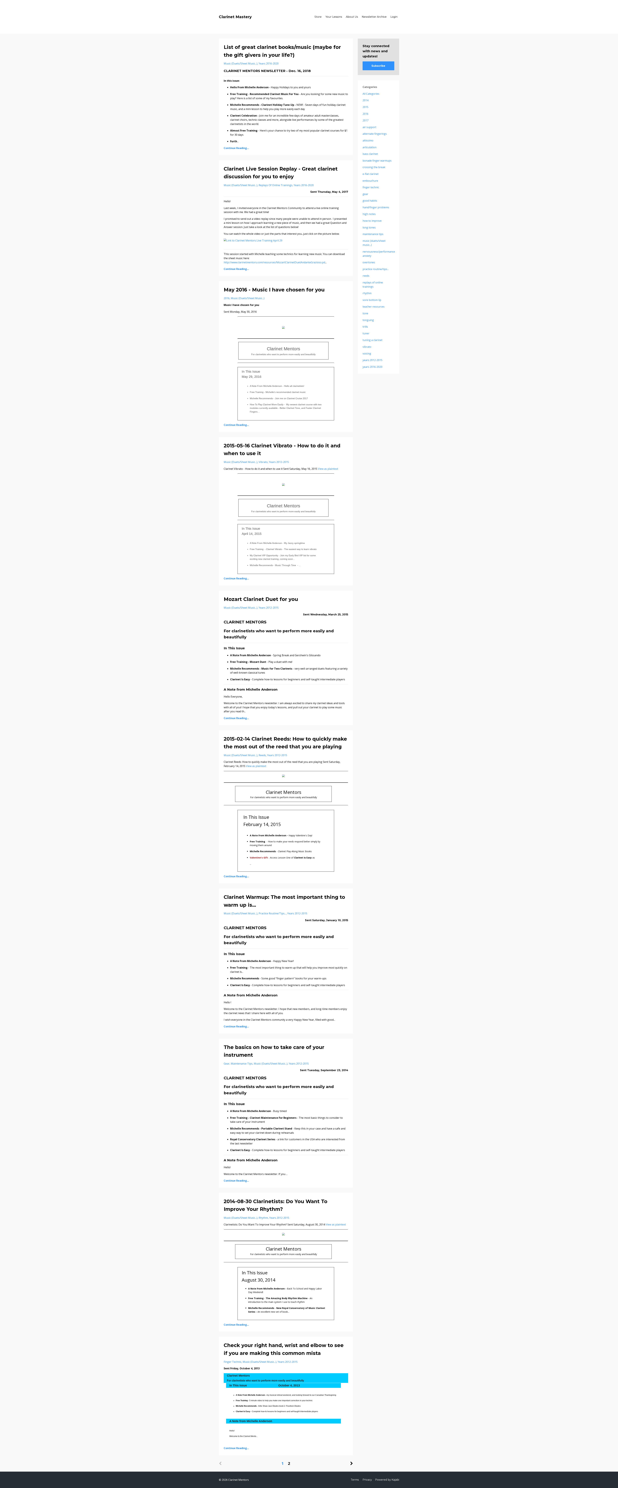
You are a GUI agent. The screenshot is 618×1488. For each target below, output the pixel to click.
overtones (369, 262)
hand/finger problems (376, 207)
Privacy (367, 1479)
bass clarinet (370, 154)
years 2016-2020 (269, 63)
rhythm (263, 1218)
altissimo (368, 140)
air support (369, 127)
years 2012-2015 (279, 462)
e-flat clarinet (371, 174)
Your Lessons (333, 16)
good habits (370, 200)
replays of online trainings (275, 185)
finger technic (232, 1362)
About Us (352, 16)
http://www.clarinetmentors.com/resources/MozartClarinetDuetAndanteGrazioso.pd (274, 262)
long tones (369, 227)
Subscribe (378, 65)
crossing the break (374, 167)
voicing (367, 353)
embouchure (370, 180)
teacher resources (373, 306)
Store (318, 16)
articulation (369, 147)
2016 (226, 298)
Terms (355, 1479)
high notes (369, 214)
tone (365, 313)
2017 (365, 120)
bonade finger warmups (377, 160)
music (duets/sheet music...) (240, 63)
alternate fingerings (375, 134)
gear (226, 1063)
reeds (262, 755)
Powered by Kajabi (387, 1479)
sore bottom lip (372, 300)
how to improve (372, 220)
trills (365, 326)
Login (394, 16)
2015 (365, 107)
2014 (365, 100)
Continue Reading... (236, 148)
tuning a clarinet (372, 340)
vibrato (263, 462)
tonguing (368, 320)
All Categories (371, 93)
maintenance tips (242, 1063)
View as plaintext (328, 469)
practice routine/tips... (272, 913)
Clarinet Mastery (235, 17)
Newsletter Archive (374, 16)
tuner (366, 333)
